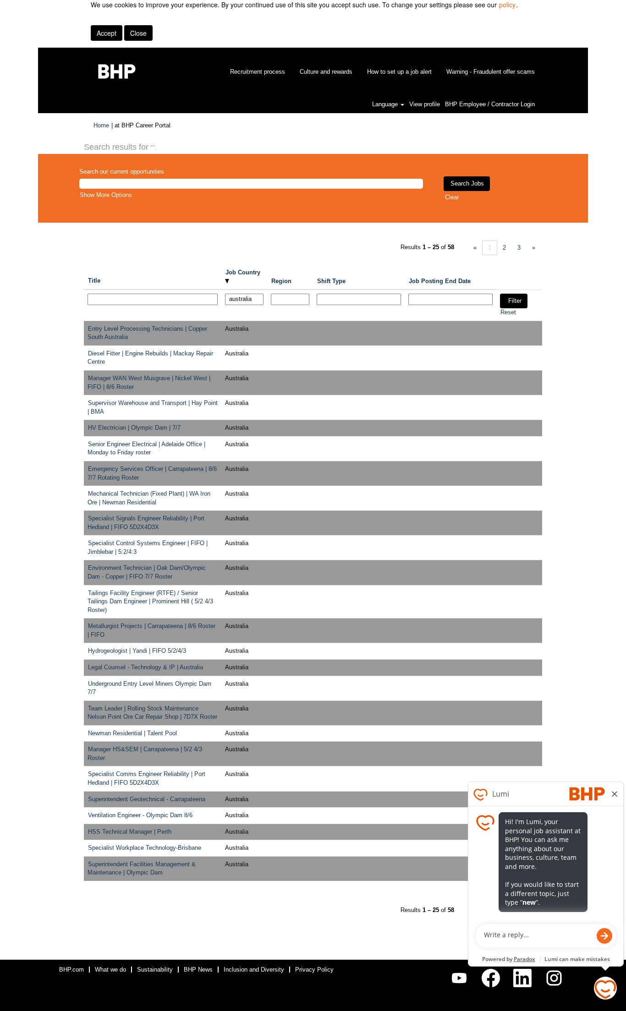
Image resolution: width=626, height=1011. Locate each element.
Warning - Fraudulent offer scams (490, 71)
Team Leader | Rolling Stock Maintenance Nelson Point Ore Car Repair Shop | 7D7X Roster (152, 713)
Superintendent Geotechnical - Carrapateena (146, 799)
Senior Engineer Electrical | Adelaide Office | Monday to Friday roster (146, 448)
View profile (424, 104)
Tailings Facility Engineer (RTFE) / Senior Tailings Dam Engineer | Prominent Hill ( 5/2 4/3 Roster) (150, 601)
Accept (106, 33)
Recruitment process (257, 71)
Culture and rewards (326, 71)
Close (138, 33)
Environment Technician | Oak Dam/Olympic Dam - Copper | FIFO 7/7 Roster (147, 572)
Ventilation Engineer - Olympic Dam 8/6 (140, 815)
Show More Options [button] (106, 194)
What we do (110, 969)
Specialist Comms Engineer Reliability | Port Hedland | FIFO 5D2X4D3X (146, 778)
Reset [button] (508, 312)
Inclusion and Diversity (254, 969)
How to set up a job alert (399, 71)
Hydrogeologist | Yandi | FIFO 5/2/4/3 (137, 650)
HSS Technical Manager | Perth (129, 831)
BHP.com (71, 969)
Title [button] (94, 280)
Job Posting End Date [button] (440, 281)
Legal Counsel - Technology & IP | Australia (145, 667)
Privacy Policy (314, 969)
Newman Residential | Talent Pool (132, 733)
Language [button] (386, 104)
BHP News (198, 969)
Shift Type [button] (331, 281)
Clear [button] (452, 197)
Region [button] (281, 281)
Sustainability (155, 969)
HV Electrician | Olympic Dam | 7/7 (134, 427)
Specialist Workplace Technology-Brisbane (144, 847)
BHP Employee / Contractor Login (490, 104)
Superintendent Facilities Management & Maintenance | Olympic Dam (142, 868)
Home (101, 125)
